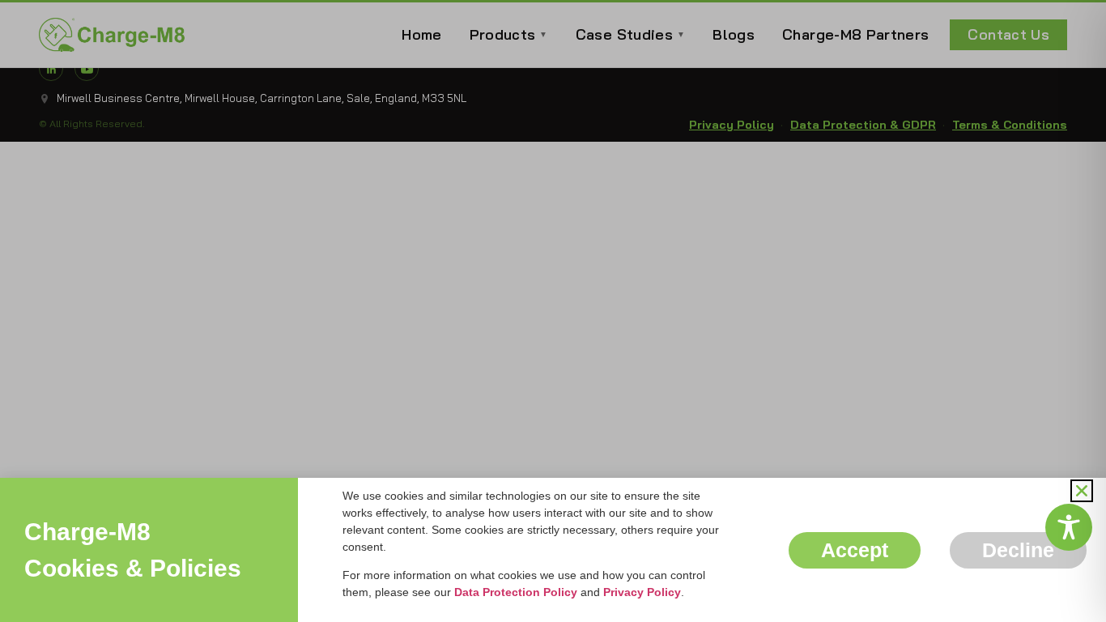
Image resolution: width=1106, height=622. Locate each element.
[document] (553, 311)
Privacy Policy (642, 592)
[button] (1082, 491)
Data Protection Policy (515, 592)
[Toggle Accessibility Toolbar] (1069, 527)
